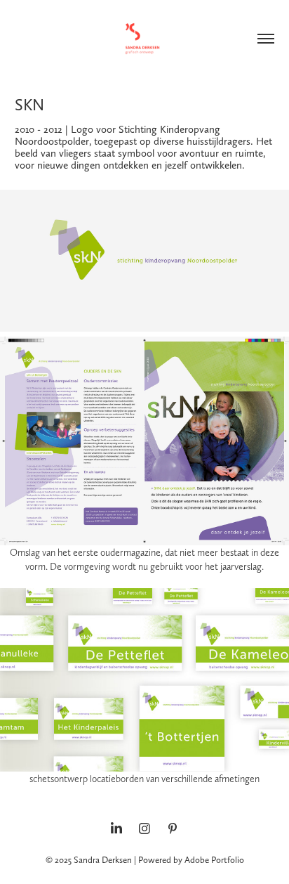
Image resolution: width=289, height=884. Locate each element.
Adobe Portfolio (214, 859)
